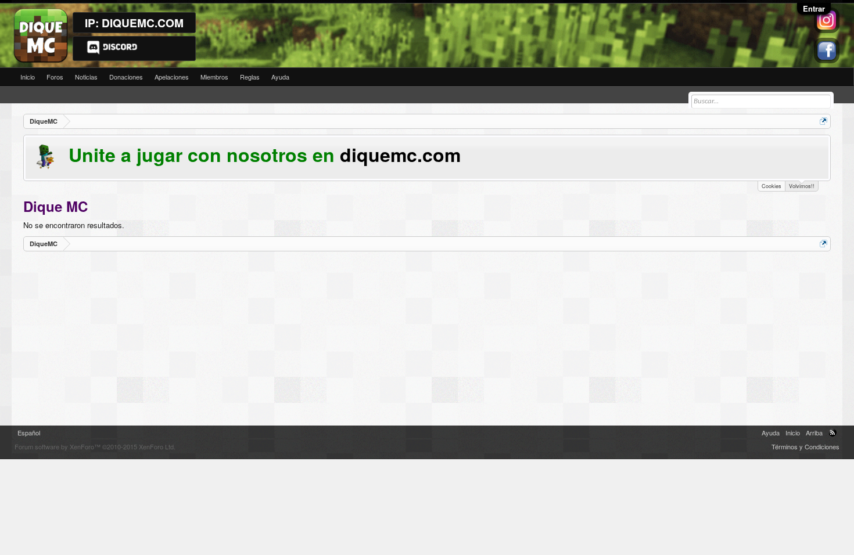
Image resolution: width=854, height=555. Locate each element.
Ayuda (280, 76)
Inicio (27, 76)
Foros (54, 76)
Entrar (814, 8)
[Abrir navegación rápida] (823, 121)
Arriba (814, 432)
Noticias (86, 76)
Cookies (771, 186)
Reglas (250, 76)
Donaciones (126, 76)
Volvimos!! (801, 186)
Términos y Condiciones (805, 446)
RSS (832, 432)
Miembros (214, 76)
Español (28, 432)
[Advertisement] (371, 338)
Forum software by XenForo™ (95, 446)
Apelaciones (172, 76)
